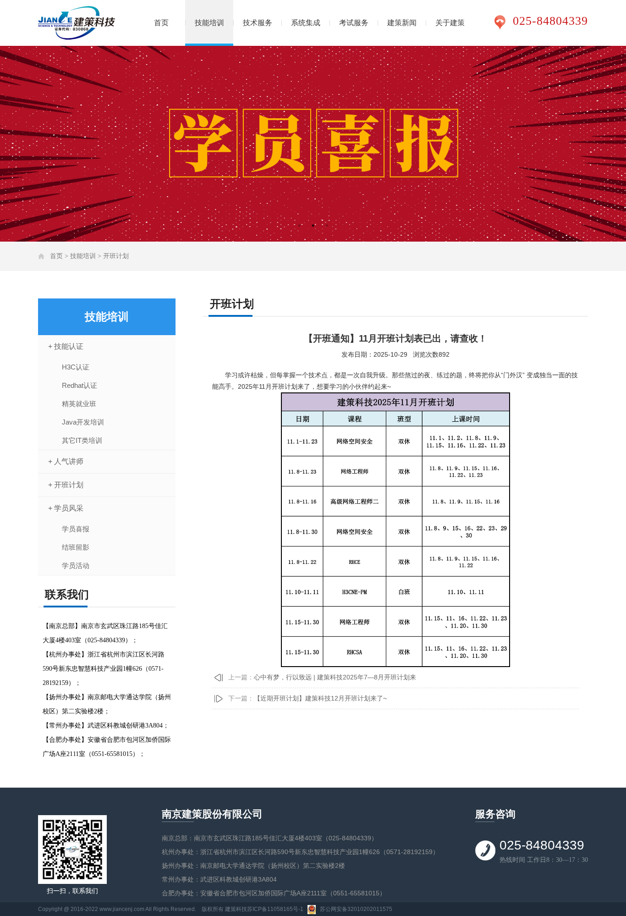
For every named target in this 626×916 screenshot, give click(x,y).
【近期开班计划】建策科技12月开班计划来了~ (320, 698)
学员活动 (75, 565)
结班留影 (75, 547)
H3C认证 (75, 367)
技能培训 (209, 23)
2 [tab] (313, 225)
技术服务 (257, 23)
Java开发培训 (83, 422)
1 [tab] (299, 225)
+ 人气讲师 (65, 461)
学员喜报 (75, 529)
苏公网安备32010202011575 (356, 909)
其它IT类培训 (82, 440)
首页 (161, 23)
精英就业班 (79, 404)
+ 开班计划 (65, 485)
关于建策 (450, 23)
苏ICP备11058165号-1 (275, 909)
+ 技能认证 (65, 346)
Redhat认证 (79, 385)
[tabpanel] (313, 144)
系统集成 (305, 23)
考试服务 (353, 23)
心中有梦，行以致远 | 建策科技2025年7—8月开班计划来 (335, 677)
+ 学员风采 (65, 508)
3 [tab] (326, 225)
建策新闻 (402, 23)
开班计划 (116, 256)
